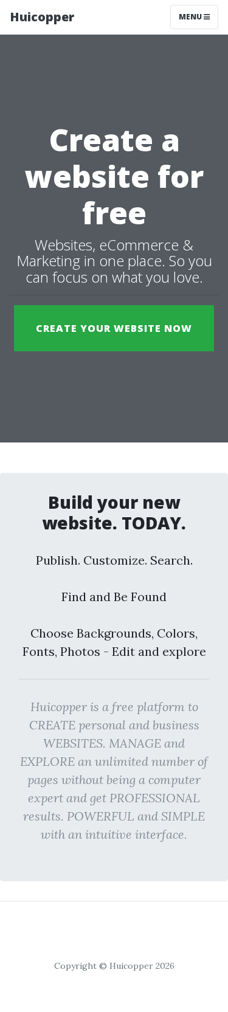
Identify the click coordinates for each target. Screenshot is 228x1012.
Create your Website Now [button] (114, 328)
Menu (191, 17)
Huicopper (42, 17)
